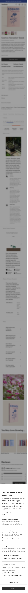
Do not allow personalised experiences (13, 558)
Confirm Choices (13, 582)
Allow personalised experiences (11, 555)
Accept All (13, 588)
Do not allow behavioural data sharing (13, 575)
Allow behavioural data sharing (11, 572)
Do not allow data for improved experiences (14, 541)
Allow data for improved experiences (12, 538)
